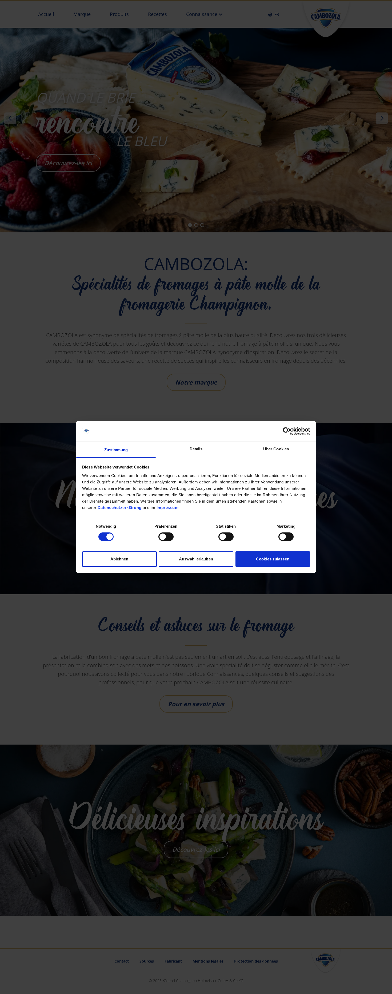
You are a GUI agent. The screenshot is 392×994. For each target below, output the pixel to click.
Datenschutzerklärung (120, 507)
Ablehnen (119, 559)
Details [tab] (196, 449)
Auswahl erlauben (196, 559)
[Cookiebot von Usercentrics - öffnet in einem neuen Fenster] (286, 431)
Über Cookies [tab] (276, 449)
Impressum (168, 507)
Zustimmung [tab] (116, 449)
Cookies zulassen (272, 559)
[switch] (166, 536)
